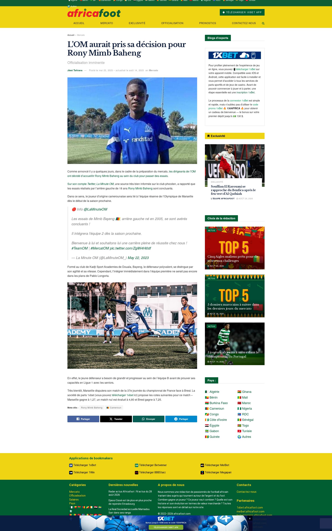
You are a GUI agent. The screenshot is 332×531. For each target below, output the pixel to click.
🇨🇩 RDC (243, 414)
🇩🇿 (71, 507)
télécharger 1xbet (122, 395)
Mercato (106, 23)
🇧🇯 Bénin (211, 397)
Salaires (74, 499)
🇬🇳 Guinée (212, 436)
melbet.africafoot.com (250, 511)
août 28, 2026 (245, 198)
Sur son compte (90, 184)
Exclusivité (137, 23)
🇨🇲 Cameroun (114, 407)
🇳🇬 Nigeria (244, 408)
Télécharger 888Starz (152, 472)
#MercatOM (100, 248)
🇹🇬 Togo (243, 425)
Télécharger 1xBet (84, 465)
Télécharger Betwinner (152, 465)
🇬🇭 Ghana (244, 391)
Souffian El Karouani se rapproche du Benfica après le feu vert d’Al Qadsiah (233, 190)
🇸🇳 (87, 515)
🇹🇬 (91, 515)
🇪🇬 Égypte (212, 425)
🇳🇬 (71, 511)
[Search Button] (263, 23)
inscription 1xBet (246, 92)
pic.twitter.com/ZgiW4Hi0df (130, 248)
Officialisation (172, 23)
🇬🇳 (71, 515)
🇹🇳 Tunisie (244, 431)
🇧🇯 (75, 507)
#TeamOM (80, 248)
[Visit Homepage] (94, 12)
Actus (211, 230)
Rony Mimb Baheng (140, 188)
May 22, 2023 (138, 257)
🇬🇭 (100, 515)
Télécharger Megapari (217, 472)
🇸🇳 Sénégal (245, 419)
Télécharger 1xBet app (243, 12)
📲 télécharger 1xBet (244, 69)
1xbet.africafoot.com (250, 507)
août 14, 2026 (216, 361)
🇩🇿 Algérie (212, 391)
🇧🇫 (79, 507)
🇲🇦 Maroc (244, 402)
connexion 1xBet (239, 100)
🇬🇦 (100, 507)
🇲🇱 (75, 515)
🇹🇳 (96, 515)
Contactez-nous (244, 23)
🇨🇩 (83, 515)
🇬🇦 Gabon (212, 431)
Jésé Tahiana (74, 70)
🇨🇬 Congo (212, 414)
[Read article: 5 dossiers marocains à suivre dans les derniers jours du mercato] (235, 296)
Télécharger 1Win (84, 472)
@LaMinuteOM (95, 209)
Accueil (79, 23)
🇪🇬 (96, 507)
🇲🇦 (79, 515)
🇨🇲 (83, 507)
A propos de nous (171, 485)
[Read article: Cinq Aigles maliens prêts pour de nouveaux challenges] (235, 248)
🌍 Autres (72, 6)
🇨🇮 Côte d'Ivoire (216, 419)
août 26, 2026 (216, 265)
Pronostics (207, 23)
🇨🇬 (87, 507)
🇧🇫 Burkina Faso (216, 402)
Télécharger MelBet (216, 465)
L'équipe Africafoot (222, 198)
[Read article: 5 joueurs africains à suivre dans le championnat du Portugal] (235, 344)
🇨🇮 (91, 507)
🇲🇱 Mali (242, 397)
